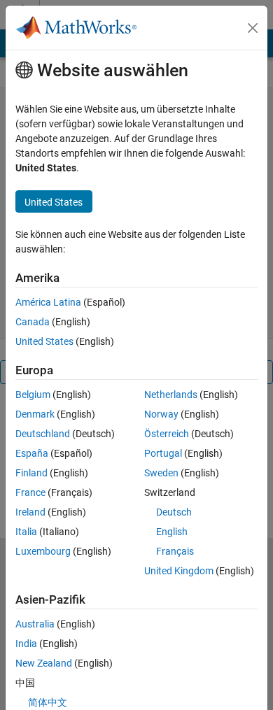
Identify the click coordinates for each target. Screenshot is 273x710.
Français (175, 551)
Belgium (32, 394)
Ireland (30, 512)
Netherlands (170, 394)
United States (44, 341)
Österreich (166, 433)
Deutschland (42, 433)
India (26, 643)
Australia (35, 624)
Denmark (35, 414)
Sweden (161, 472)
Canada (32, 321)
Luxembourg (43, 551)
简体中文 (47, 702)
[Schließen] (252, 28)
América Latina (48, 302)
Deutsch (174, 512)
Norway (161, 414)
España (31, 453)
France (30, 492)
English (172, 531)
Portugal (163, 453)
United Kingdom (179, 570)
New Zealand (43, 663)
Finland (31, 472)
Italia (26, 531)
